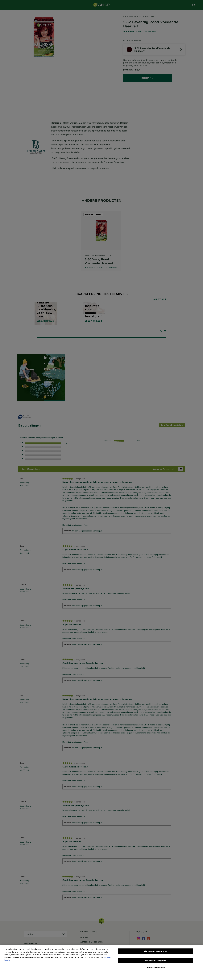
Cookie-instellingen (155, 967)
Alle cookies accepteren (155, 951)
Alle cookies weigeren (155, 960)
